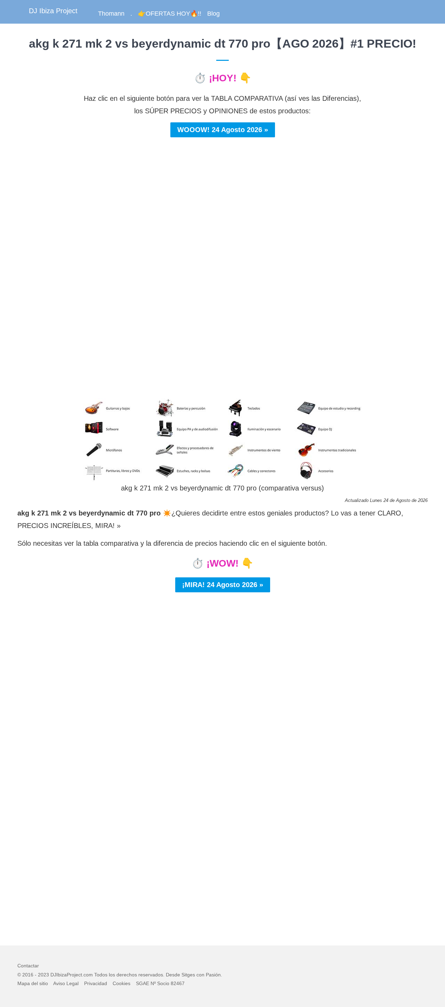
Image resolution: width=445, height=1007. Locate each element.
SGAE (142, 983)
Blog (213, 13)
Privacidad (95, 983)
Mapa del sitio (32, 983)
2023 (43, 974)
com (88, 974)
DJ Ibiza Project (53, 11)
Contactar (28, 965)
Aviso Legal (66, 983)
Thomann (111, 13)
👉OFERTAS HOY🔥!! (169, 13)
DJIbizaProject (66, 974)
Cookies (121, 983)
